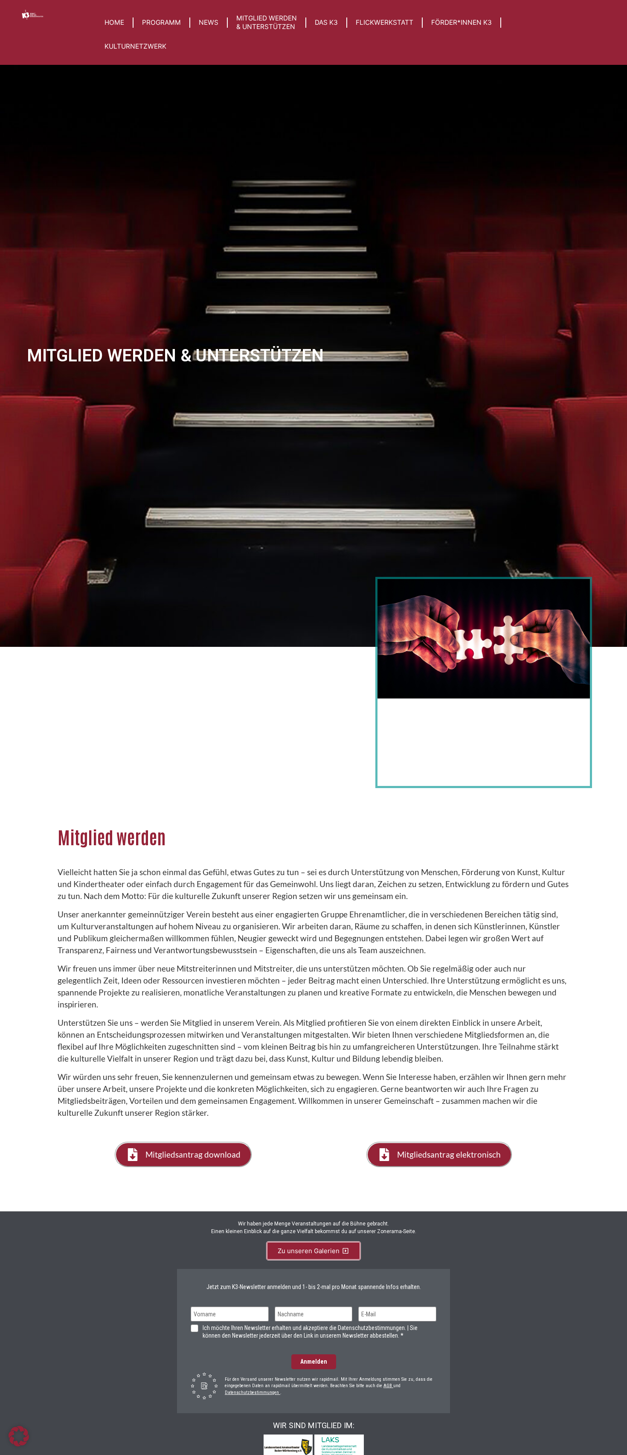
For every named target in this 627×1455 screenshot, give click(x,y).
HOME (114, 22)
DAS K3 (326, 22)
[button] (19, 1436)
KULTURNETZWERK (135, 46)
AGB (388, 1385)
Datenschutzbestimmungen (252, 1392)
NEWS (208, 22)
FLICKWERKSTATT (384, 22)
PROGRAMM (161, 22)
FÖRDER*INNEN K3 (461, 22)
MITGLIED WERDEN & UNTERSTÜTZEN (266, 22)
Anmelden (313, 1361)
